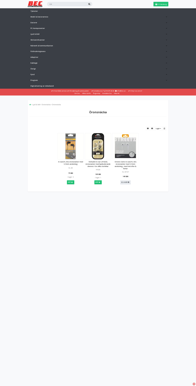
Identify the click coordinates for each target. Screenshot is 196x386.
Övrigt (33, 69)
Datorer (34, 22)
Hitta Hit (116, 93)
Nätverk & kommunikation (42, 46)
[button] (160, 4)
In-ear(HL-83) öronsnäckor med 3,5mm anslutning (70, 163)
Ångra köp (96, 93)
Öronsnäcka (46, 104)
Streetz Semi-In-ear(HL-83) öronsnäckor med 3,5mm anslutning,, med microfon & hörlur (125, 165)
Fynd (32, 74)
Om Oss (77, 93)
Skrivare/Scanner (38, 40)
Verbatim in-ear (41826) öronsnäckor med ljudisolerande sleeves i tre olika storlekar (98, 164)
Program (34, 80)
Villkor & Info (86, 93)
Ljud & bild (35, 34)
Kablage (34, 63)
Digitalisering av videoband (42, 86)
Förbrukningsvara (38, 51)
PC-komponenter (38, 28)
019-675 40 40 (109, 91)
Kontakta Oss (107, 93)
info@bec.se (121, 91)
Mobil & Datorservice (39, 17)
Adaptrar (34, 57)
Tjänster (34, 11)
